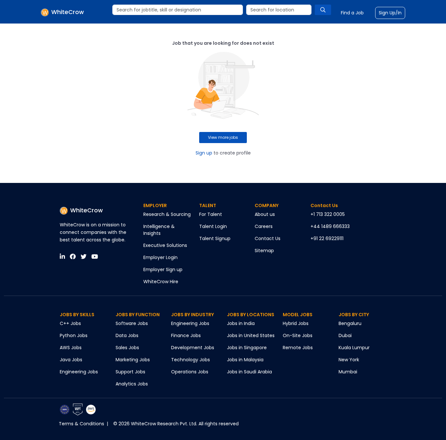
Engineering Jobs (79, 371)
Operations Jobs (189, 371)
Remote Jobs (298, 347)
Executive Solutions (165, 245)
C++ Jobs (70, 323)
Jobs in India (241, 323)
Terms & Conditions (81, 423)
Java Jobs (71, 359)
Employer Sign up (163, 269)
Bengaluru (350, 323)
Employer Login (160, 257)
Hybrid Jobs (296, 323)
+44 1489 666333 (330, 226)
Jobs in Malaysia (245, 359)
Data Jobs (127, 335)
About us (265, 214)
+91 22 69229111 (327, 238)
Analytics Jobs (132, 384)
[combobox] (177, 10)
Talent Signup (215, 238)
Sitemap (264, 250)
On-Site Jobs (297, 335)
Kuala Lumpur (354, 347)
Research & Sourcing (167, 214)
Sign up (204, 153)
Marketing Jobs (133, 359)
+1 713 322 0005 (328, 214)
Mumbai (348, 371)
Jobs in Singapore (247, 347)
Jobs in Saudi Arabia (249, 371)
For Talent (210, 214)
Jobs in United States (251, 335)
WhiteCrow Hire (160, 281)
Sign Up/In (390, 12)
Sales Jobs (127, 347)
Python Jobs (74, 335)
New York (349, 359)
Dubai (345, 335)
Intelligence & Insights (159, 229)
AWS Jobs (71, 347)
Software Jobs (132, 323)
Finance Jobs (186, 335)
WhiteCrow (86, 210)
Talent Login (213, 226)
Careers (264, 226)
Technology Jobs (190, 359)
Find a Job (352, 12)
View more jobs (223, 137)
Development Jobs (192, 347)
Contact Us (267, 238)
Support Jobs (130, 371)
